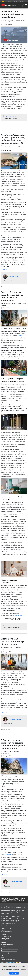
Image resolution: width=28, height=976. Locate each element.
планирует (9, 854)
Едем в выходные (5, 898)
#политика (4, 874)
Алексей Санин (13, 276)
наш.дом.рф (18, 615)
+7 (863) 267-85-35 (6, 937)
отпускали (21, 259)
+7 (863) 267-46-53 (6, 938)
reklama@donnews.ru (6, 931)
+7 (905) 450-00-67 (6, 930)
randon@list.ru (5, 940)
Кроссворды (4, 899)
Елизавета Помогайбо (15, 719)
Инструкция (15, 898)
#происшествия (5, 712)
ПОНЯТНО (14, 973)
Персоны (22, 898)
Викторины (12, 899)
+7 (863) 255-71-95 (6, 928)
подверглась (18, 702)
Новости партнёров (12, 900)
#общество (4, 269)
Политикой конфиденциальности (16, 970)
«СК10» (20, 335)
